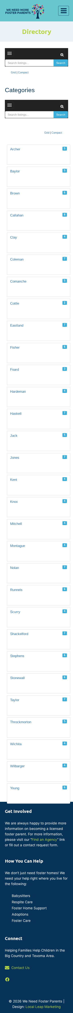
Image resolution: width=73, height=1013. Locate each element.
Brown (37, 193)
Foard (37, 369)
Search (60, 62)
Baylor (37, 171)
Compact (23, 72)
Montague (37, 545)
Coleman (37, 259)
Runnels (37, 590)
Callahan (37, 215)
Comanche (37, 281)
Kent (37, 479)
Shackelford (37, 634)
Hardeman (37, 391)
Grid (13, 72)
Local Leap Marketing (43, 1007)
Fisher (37, 347)
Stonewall (37, 678)
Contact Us (20, 968)
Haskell (37, 413)
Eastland (37, 325)
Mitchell (37, 523)
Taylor (37, 700)
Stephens (37, 656)
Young (37, 788)
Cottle (37, 303)
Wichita (37, 744)
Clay (37, 237)
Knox (37, 501)
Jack (37, 435)
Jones (37, 457)
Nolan (37, 568)
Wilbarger (37, 766)
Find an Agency (44, 840)
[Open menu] (63, 10)
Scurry (37, 612)
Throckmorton (37, 722)
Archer (37, 149)
